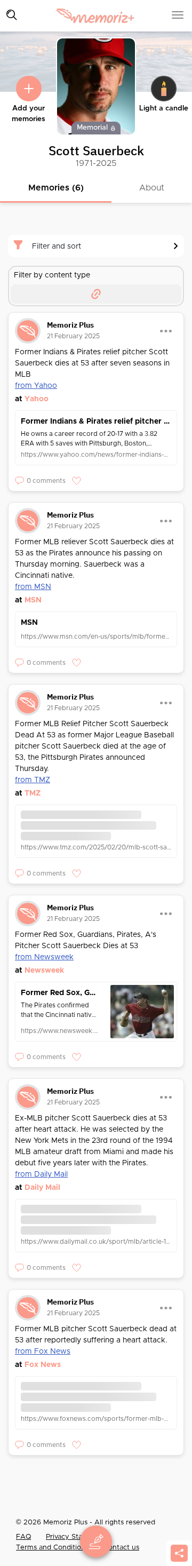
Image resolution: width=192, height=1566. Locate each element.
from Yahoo (36, 385)
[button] (40, 481)
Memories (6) (56, 188)
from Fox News (42, 1351)
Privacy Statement (76, 1536)
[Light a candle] (164, 88)
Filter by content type (52, 275)
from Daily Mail (41, 1174)
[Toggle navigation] (11, 15)
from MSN (33, 587)
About (151, 188)
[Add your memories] (29, 88)
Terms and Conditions (53, 1547)
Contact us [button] (121, 1547)
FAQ (23, 1536)
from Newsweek (44, 957)
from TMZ (32, 780)
